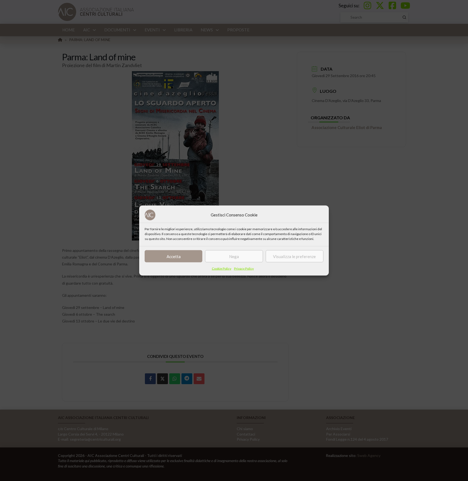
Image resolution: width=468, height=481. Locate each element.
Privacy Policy (244, 268)
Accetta (174, 256)
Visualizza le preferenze (294, 256)
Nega (234, 256)
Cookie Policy (221, 268)
